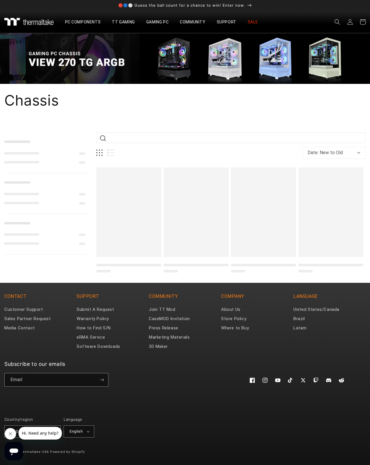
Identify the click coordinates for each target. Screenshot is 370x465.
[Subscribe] (101, 380)
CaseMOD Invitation (169, 318)
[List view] (110, 153)
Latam (300, 328)
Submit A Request (95, 309)
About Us (230, 309)
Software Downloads (98, 346)
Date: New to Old (325, 152)
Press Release (163, 328)
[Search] (102, 138)
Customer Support (23, 309)
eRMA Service (91, 337)
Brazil (299, 318)
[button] (85, 22)
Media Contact (19, 328)
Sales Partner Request (27, 318)
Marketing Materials (169, 337)
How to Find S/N (94, 328)
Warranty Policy (93, 318)
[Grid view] (99, 153)
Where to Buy (235, 328)
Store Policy (233, 318)
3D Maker (158, 346)
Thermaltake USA (33, 452)
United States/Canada (316, 309)
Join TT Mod (162, 309)
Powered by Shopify (67, 452)
